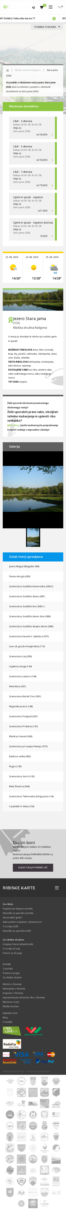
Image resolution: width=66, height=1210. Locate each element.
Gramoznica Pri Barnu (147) (23, 726)
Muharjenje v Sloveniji (14, 988)
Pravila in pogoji (11, 973)
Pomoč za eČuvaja (12, 953)
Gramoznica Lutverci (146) (22, 676)
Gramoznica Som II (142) (21, 776)
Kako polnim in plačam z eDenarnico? (22, 922)
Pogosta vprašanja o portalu (18, 908)
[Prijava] (33, 7)
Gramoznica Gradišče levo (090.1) (27, 606)
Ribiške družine (11, 1006)
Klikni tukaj (13, 425)
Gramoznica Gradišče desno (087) (27, 596)
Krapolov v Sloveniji (13, 993)
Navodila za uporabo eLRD (17, 930)
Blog (5, 1017)
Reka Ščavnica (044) (19, 786)
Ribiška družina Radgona (28, 70)
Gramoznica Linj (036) (20, 656)
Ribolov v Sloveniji (12, 984)
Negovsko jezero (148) (21, 706)
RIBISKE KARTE (19, 888)
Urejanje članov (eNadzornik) (18, 944)
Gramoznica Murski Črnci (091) (25, 696)
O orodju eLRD (10, 926)
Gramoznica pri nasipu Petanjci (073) (28, 746)
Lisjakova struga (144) (20, 666)
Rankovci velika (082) (20, 756)
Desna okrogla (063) (19, 576)
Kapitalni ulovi (10, 1013)
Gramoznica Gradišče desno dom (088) (29, 616)
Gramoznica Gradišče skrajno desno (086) (31, 626)
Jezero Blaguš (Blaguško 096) (24, 566)
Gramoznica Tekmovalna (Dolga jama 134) (31, 796)
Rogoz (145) (15, 766)
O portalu (8, 968)
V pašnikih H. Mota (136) (21, 806)
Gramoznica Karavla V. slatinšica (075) (29, 636)
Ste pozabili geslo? (12, 917)
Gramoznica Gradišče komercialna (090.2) (31, 586)
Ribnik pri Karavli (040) (20, 736)
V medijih (7, 1022)
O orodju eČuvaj (11, 948)
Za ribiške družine (12, 977)
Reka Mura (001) (17, 686)
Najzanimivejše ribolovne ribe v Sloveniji (24, 997)
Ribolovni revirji (11, 1002)
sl (59, 7)
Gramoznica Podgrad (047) (23, 716)
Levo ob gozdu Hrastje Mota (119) (27, 646)
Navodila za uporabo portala (18, 913)
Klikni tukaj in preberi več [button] (32, 867)
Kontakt (7, 964)
